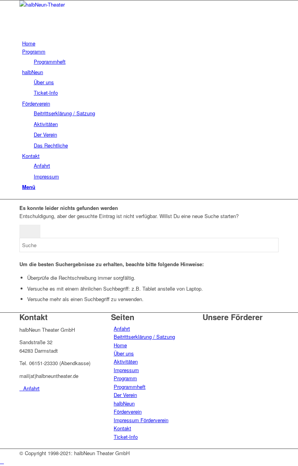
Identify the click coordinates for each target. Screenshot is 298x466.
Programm (125, 378)
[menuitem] (150, 43)
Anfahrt (122, 328)
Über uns (124, 353)
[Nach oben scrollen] (2, 461)
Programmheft (130, 386)
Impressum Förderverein (141, 420)
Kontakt (122, 428)
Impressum (126, 370)
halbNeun (124, 403)
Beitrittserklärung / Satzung (144, 336)
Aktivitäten (126, 361)
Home (120, 345)
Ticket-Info (126, 436)
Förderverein (128, 411)
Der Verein (125, 394)
